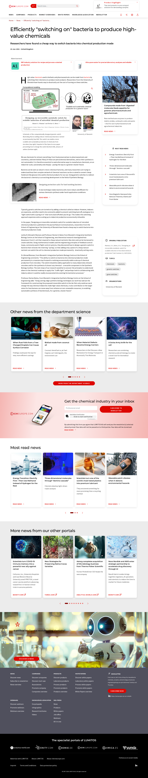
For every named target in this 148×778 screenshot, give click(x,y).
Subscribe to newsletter (116, 409)
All (33, 6)
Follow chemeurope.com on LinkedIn (121, 696)
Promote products (60, 688)
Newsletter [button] (101, 15)
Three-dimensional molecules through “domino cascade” (120, 167)
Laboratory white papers (84, 681)
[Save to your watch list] (121, 15)
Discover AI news (26, 659)
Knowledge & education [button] (83, 15)
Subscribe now (117, 691)
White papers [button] (64, 15)
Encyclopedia (37, 704)
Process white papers (83, 684)
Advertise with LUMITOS (19, 759)
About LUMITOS (37, 759)
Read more (69, 430)
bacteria (87, 77)
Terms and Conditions (28, 765)
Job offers (57, 714)
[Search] (77, 6)
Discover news (15, 677)
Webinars (57, 718)
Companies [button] (20, 15)
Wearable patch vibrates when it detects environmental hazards (121, 186)
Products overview (60, 691)
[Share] (126, 15)
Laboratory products (61, 681)
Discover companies (39, 677)
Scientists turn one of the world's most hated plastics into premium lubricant (122, 176)
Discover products (60, 677)
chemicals (38, 77)
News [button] (11, 15)
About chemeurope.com (56, 759)
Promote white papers (83, 688)
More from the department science (74, 383)
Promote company (39, 688)
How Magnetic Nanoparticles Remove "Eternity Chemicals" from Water (120, 196)
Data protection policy (48, 765)
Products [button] (32, 15)
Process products (60, 684)
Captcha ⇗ (92, 419)
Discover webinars (17, 704)
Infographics (36, 708)
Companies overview (39, 691)
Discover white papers (83, 677)
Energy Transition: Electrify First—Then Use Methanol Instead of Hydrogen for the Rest (121, 157)
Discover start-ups (39, 681)
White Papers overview (83, 691)
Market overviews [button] (47, 15)
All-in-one (57, 721)
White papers (58, 711)
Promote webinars (17, 708)
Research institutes (39, 711)
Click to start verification (83, 417)
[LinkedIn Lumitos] (136, 765)
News (56, 704)
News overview (15, 684)
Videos (34, 714)
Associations (36, 684)
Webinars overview (17, 711)
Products (57, 708)
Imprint (13, 765)
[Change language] (132, 15)
